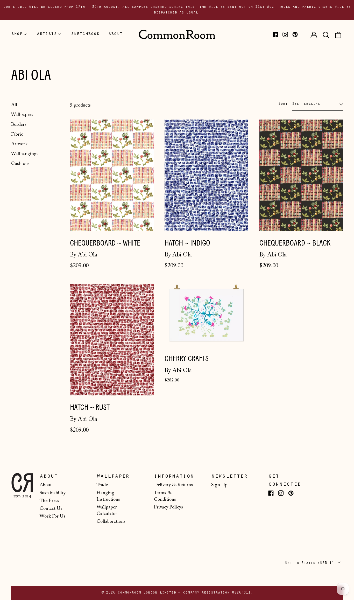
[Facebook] (275, 34)
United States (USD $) (310, 563)
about (115, 34)
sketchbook (85, 34)
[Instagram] (285, 34)
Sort (283, 104)
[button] (326, 34)
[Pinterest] (295, 34)
